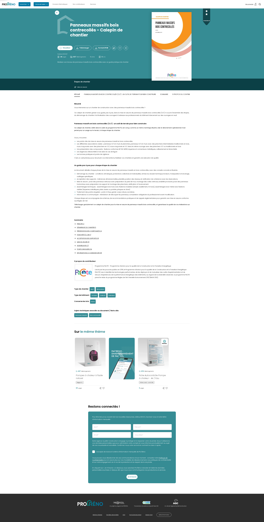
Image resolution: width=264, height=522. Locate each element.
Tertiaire (94, 295)
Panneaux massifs (81, 315)
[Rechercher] (260, 4)
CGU (124, 515)
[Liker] (114, 48)
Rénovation (100, 289)
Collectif (102, 295)
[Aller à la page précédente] (57, 13)
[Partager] (126, 48)
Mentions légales (97, 515)
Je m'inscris (132, 477)
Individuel (111, 295)
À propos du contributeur (183, 94)
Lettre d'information (164, 515)
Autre (93, 301)
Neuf (92, 289)
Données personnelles (112, 515)
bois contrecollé (95, 315)
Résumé (77, 94)
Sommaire (164, 94)
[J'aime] (120, 48)
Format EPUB (103, 48)
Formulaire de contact (135, 515)
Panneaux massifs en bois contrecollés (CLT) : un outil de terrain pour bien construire (120, 94)
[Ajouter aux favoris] (103, 388)
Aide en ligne (148, 515)
